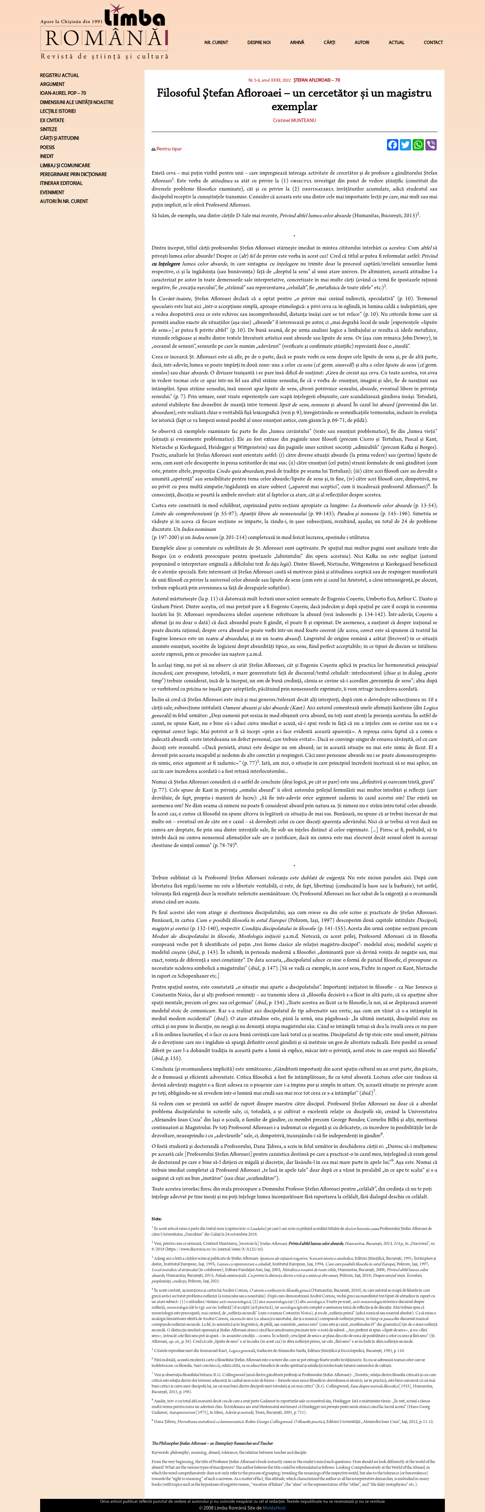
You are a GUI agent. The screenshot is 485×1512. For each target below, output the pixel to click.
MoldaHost (274, 1508)
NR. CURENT (216, 42)
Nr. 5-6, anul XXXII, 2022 (270, 80)
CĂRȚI (329, 42)
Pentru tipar (169, 149)
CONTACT (433, 42)
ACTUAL (396, 42)
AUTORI (362, 42)
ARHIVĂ (297, 42)
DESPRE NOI (259, 42)
